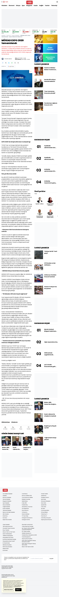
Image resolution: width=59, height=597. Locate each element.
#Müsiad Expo (6, 422)
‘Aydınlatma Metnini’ (8, 586)
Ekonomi (11, 5)
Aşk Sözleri (43, 499)
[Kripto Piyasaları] (45, 48)
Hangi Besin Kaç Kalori (8, 537)
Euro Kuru (5, 517)
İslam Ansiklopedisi (7, 533)
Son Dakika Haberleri (7, 493)
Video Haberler (6, 524)
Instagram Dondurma (27, 517)
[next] (31, 443)
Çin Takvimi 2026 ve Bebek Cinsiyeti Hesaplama (28, 529)
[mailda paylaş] (15, 63)
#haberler (14, 422)
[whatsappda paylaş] (12, 63)
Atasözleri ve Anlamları (27, 524)
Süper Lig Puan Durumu (46, 519)
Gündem (4, 5)
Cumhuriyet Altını (45, 510)
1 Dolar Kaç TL (44, 514)
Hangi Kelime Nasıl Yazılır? (9, 541)
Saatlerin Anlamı (45, 497)
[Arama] (2, 2)
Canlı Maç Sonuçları (46, 517)
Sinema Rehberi (25, 514)
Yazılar (47, 5)
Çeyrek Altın (43, 504)
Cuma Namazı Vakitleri (27, 497)
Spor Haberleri (6, 503)
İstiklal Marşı (25, 501)
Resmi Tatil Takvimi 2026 (27, 546)
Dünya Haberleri (6, 504)
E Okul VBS (24, 503)
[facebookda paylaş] (3, 63)
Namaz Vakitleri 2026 (27, 495)
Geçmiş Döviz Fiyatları (27, 538)
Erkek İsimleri (6, 548)
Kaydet (51, 558)
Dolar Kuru (5, 516)
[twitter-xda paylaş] (6, 63)
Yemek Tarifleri (44, 493)
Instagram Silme (26, 519)
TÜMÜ (35, 193)
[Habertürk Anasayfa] (29, 2)
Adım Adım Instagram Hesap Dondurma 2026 (29, 541)
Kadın (36, 5)
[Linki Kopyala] (18, 63)
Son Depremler (25, 508)
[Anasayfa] (5, 490)
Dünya (18, 5)
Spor (23, 5)
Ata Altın (43, 508)
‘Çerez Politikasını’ (18, 585)
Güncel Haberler (6, 499)
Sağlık (41, 5)
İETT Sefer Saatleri (26, 531)
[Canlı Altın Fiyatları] (45, 39)
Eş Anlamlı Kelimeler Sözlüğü (9, 539)
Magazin (29, 5)
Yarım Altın (43, 506)
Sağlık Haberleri (6, 506)
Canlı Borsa (24, 493)
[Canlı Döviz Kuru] (45, 58)
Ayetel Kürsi (43, 495)
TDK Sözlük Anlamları (8, 526)
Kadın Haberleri (6, 508)
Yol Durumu (24, 512)
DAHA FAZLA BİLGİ (8, 589)
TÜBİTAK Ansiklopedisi (8, 535)
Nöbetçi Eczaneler (26, 499)
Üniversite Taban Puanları (9, 528)
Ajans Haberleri (15, 35)
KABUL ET (18, 589)
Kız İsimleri (5, 550)
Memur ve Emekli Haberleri (9, 512)
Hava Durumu (25, 510)
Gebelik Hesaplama (26, 533)
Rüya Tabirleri (6, 530)
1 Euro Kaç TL (44, 516)
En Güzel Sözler (6, 543)
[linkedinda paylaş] (9, 63)
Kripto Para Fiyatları (7, 519)
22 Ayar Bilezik (44, 512)
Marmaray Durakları (7, 546)
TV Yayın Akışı (25, 516)
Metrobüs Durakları (7, 545)
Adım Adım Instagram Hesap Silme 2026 (29, 544)
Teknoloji (54, 5)
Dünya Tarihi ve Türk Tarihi (9, 532)
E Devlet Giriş (25, 504)
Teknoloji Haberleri (7, 510)
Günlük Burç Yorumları (27, 506)
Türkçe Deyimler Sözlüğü (27, 526)
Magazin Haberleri (7, 501)
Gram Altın (43, 503)
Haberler (3, 35)
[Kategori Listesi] (57, 2)
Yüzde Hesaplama (26, 537)
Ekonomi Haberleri (7, 497)
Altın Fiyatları (6, 514)
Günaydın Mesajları (45, 501)
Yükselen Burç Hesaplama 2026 (29, 535)
